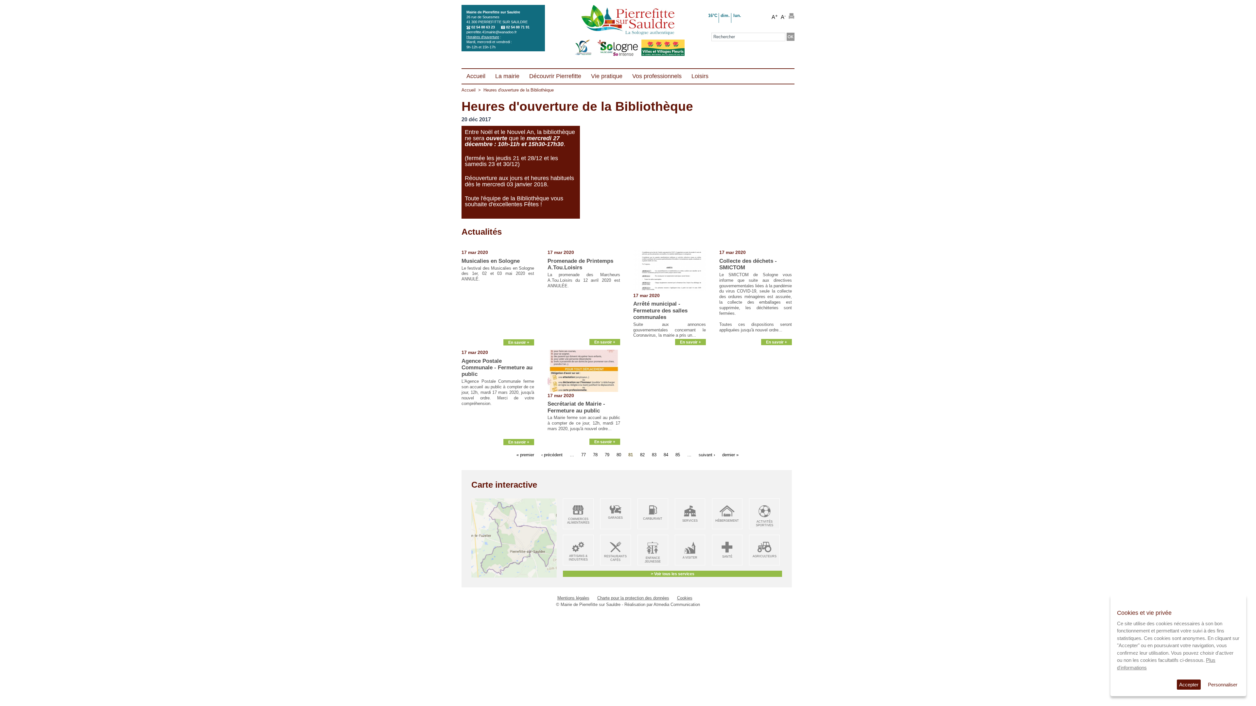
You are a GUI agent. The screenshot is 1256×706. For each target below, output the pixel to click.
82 (642, 454)
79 (607, 454)
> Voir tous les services (672, 574)
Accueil (469, 90)
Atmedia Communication (677, 604)
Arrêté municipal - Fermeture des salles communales (660, 310)
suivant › (707, 454)
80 (619, 454)
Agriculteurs (764, 556)
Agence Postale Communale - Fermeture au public (497, 368)
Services (690, 520)
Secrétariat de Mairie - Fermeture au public (576, 407)
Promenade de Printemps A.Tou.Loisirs (580, 264)
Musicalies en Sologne (491, 261)
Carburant (652, 518)
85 (677, 454)
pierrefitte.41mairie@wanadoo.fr (491, 32)
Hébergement (727, 520)
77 (583, 454)
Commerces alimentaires (578, 520)
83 (654, 454)
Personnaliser (1222, 684)
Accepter (1188, 684)
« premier (525, 454)
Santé (727, 556)
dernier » (730, 454)
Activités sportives (764, 523)
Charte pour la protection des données (633, 598)
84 (666, 454)
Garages (615, 517)
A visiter (690, 557)
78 (595, 454)
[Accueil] (627, 20)
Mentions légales (573, 598)
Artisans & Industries (578, 557)
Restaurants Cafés (615, 558)
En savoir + (518, 342)
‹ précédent (552, 454)
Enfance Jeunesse (653, 559)
